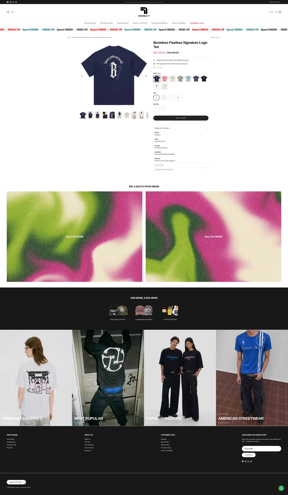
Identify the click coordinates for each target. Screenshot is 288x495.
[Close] (180, 197)
